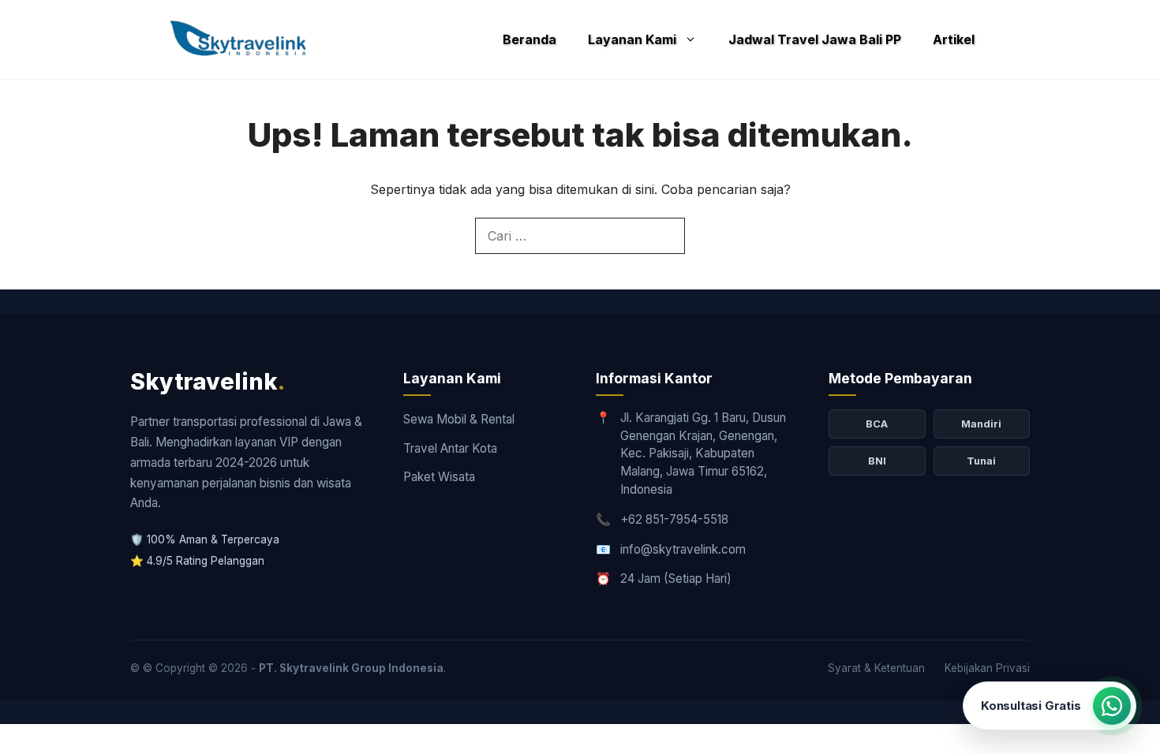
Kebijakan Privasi (987, 668)
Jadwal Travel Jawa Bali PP (814, 39)
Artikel (954, 39)
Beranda (529, 39)
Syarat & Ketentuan (876, 668)
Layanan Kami (632, 39)
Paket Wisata (439, 476)
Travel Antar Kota (450, 448)
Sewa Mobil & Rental (459, 419)
